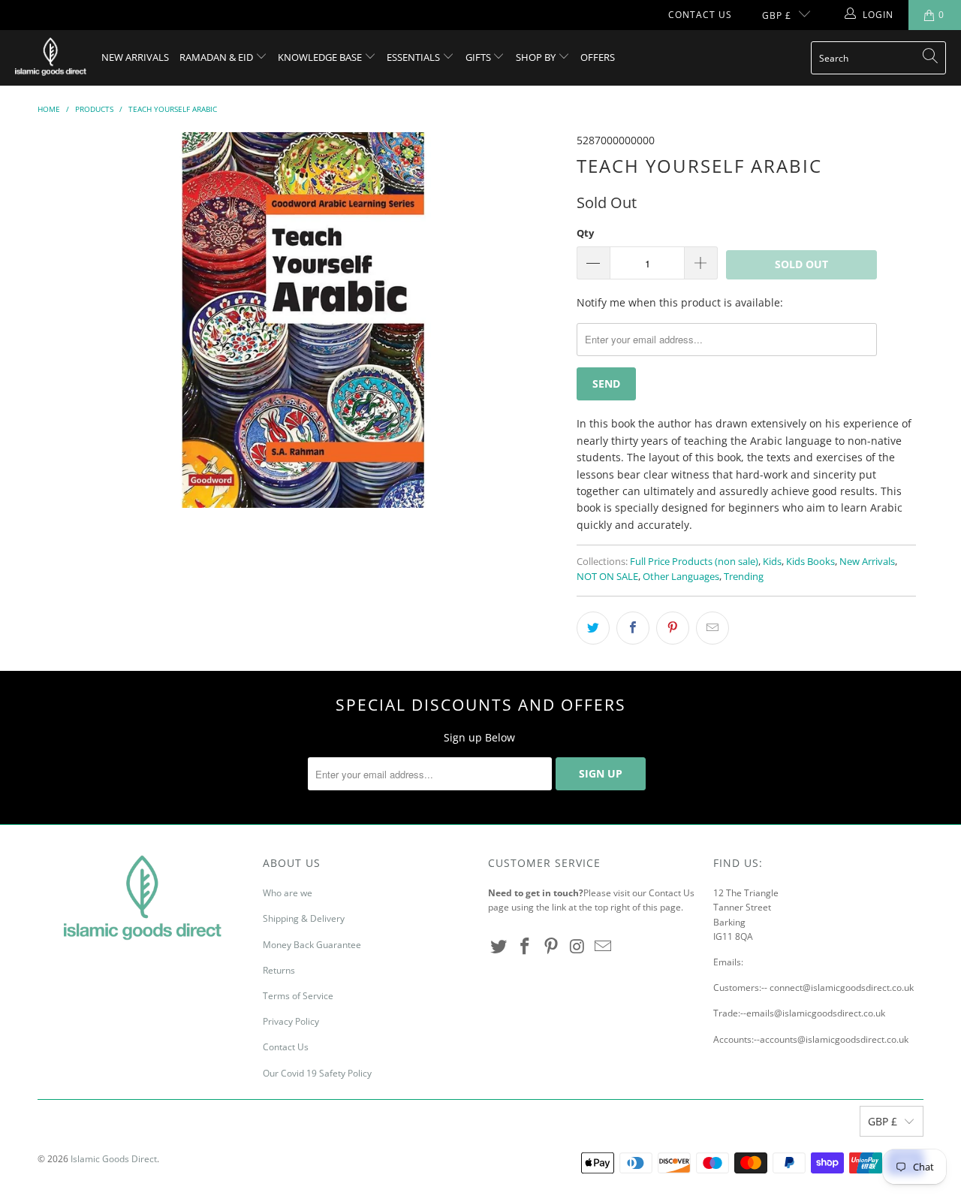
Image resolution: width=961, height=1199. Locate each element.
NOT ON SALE (607, 576)
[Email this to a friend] (712, 628)
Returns (279, 970)
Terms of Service (298, 995)
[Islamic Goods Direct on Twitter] (499, 947)
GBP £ (776, 15)
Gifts (479, 57)
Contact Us (700, 14)
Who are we (287, 892)
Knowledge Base (321, 57)
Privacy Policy (291, 1021)
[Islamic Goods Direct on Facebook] (525, 947)
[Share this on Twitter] (593, 628)
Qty (585, 233)
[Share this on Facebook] (632, 628)
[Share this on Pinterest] (672, 628)
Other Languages (681, 576)
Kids (772, 561)
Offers (597, 57)
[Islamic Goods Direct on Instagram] (577, 947)
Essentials (414, 57)
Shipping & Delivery (304, 918)
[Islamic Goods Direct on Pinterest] (551, 947)
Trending (744, 576)
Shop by (537, 57)
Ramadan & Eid (217, 57)
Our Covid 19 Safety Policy (317, 1073)
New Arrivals (135, 57)
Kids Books (810, 561)
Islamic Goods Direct (114, 1158)
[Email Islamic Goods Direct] (603, 947)
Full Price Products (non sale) (694, 561)
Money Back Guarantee (312, 944)
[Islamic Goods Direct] (50, 58)
